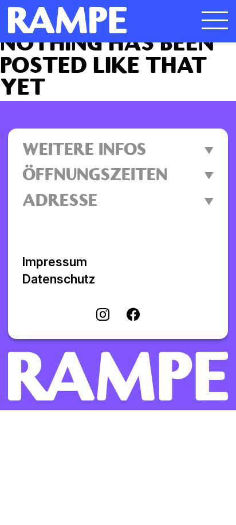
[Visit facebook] (133, 315)
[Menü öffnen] (215, 20)
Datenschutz (58, 279)
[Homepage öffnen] (90, 20)
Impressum (54, 262)
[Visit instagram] (102, 315)
